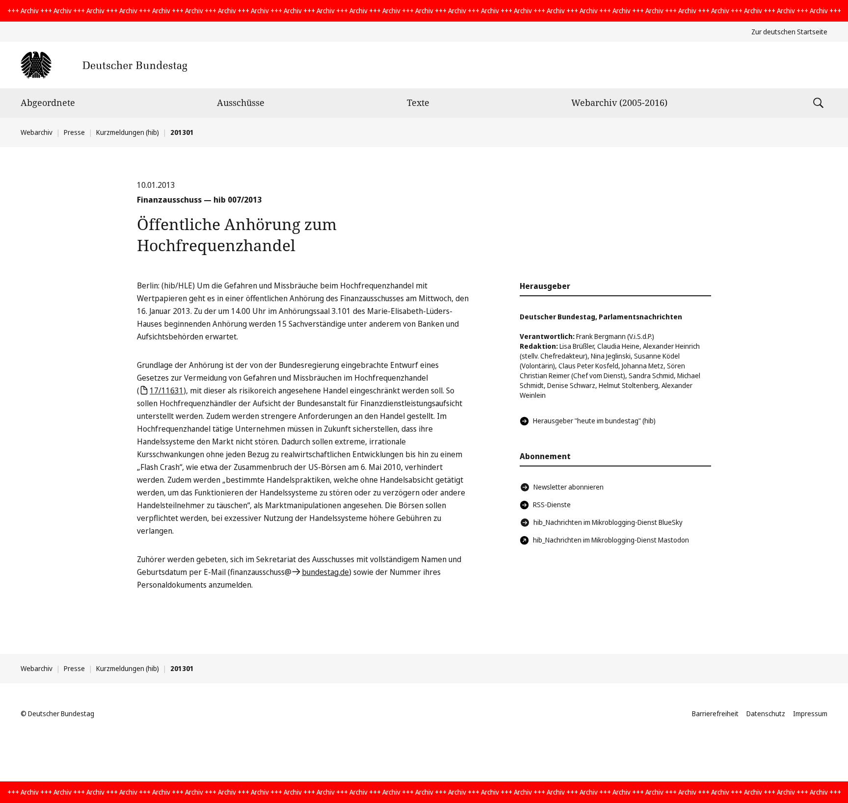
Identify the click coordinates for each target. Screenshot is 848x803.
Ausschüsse (241, 102)
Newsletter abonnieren (568, 487)
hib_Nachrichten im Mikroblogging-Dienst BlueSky (608, 522)
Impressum (810, 713)
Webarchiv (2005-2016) (619, 102)
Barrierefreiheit (715, 713)
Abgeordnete (48, 102)
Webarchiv (37, 132)
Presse (74, 132)
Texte (418, 102)
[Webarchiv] (104, 65)
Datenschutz (765, 713)
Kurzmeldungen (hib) (127, 132)
